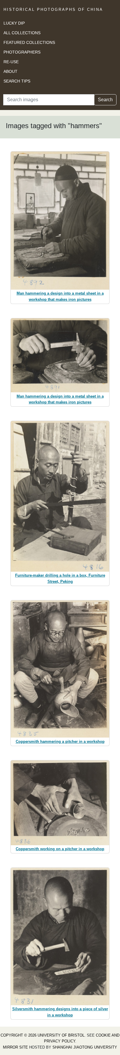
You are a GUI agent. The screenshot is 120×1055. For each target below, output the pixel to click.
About (10, 71)
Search (105, 99)
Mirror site (15, 1047)
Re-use (11, 61)
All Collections (21, 32)
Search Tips (16, 81)
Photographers (21, 52)
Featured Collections (29, 42)
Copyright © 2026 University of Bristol (42, 1035)
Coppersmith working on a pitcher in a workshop (60, 849)
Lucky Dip (14, 23)
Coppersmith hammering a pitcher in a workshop (60, 741)
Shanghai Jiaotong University (84, 1047)
